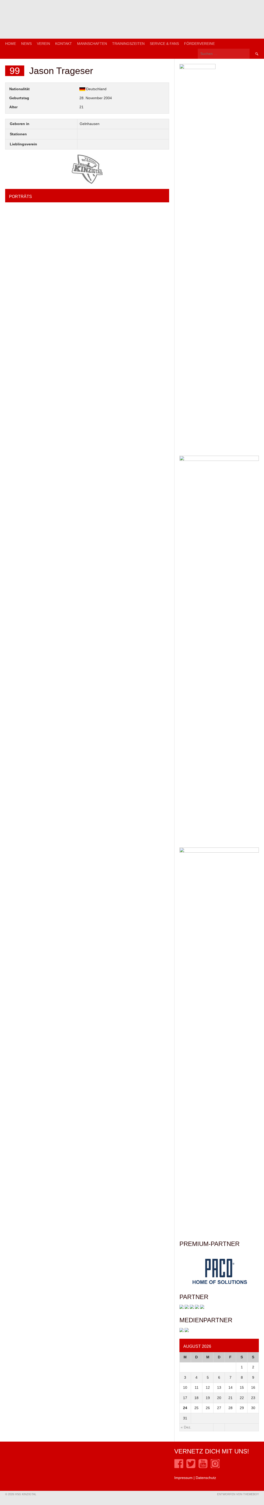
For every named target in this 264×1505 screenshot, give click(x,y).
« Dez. (186, 1427)
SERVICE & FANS (164, 43)
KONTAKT (63, 43)
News (26, 43)
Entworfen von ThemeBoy (238, 1494)
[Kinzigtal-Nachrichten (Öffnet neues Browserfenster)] (187, 1331)
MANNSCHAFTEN (92, 43)
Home (10, 43)
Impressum (183, 1478)
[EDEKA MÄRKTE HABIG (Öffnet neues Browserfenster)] (202, 1308)
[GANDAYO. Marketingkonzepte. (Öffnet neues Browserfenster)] (181, 1331)
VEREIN (43, 43)
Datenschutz (206, 1478)
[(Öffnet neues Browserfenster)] (178, 1467)
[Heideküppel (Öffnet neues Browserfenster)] (181, 1308)
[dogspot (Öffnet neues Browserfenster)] (187, 1308)
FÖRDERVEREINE (199, 43)
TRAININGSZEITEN (128, 43)
